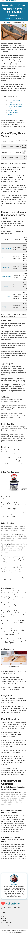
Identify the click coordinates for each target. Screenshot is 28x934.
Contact (3, 920)
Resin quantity (6, 277)
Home (7, 18)
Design (4, 307)
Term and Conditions (7, 923)
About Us (3, 918)
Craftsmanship (7, 296)
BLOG (12, 18)
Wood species (6, 248)
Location (5, 286)
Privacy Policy (5, 925)
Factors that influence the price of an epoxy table (14, 106)
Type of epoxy (6, 258)
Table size (5, 267)
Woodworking (19, 18)
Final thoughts (12, 110)
